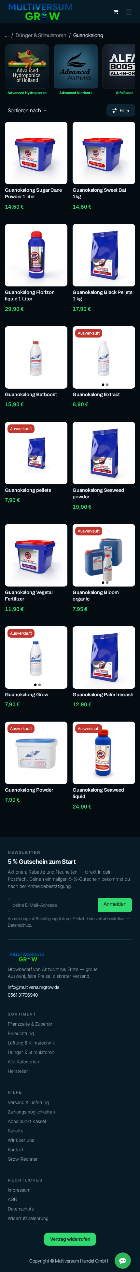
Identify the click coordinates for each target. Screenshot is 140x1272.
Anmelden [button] (115, 904)
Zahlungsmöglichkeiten (31, 1111)
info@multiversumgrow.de (33, 987)
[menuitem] (27, 71)
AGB (12, 1199)
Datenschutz (19, 925)
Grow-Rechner (23, 1159)
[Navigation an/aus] (128, 12)
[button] (27, 110)
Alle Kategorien (23, 1061)
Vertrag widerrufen (70, 1239)
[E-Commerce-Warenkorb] (115, 11)
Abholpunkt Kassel (27, 1121)
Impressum (19, 1190)
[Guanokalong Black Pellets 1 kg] (104, 255)
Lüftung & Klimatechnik (31, 1042)
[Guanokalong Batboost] (36, 357)
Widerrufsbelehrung (28, 1218)
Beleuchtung (21, 1033)
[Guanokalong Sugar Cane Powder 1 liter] (36, 153)
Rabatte (15, 1130)
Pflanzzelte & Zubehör (30, 1024)
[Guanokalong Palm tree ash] (104, 657)
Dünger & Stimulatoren (41, 35)
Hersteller (18, 1071)
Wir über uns (21, 1140)
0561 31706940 (23, 995)
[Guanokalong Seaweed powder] (104, 453)
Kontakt (15, 1149)
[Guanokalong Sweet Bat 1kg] (104, 153)
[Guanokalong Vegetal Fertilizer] (36, 555)
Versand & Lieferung (28, 1102)
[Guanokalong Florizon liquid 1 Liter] (36, 255)
